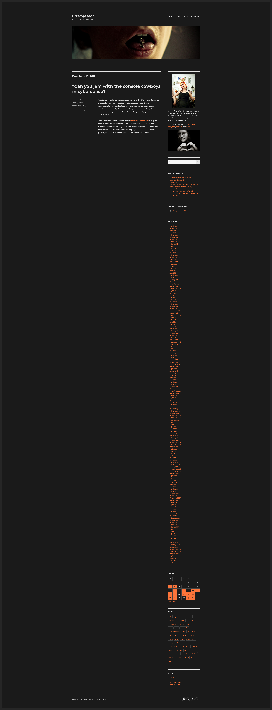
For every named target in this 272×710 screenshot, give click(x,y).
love (193, 631)
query (184, 643)
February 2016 (174, 235)
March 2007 (174, 462)
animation (184, 617)
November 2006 (175, 471)
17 (197, 590)
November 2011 (175, 338)
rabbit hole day (174, 646)
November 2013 (175, 284)
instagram (171, 127)
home (169, 16)
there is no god (174, 654)
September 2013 (175, 289)
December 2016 (175, 228)
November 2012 (175, 311)
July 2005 (173, 507)
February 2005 (175, 518)
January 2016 (174, 237)
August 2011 (174, 344)
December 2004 (175, 522)
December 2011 (175, 335)
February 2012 (174, 331)
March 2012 (174, 329)
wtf (192, 657)
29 (188, 598)
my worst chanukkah (177, 180)
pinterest (179, 127)
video (180, 657)
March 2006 (174, 489)
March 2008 (174, 436)
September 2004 (175, 529)
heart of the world (175, 631)
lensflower (195, 16)
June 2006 (173, 482)
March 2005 (174, 516)
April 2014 (173, 273)
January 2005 (174, 520)
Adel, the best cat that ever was (180, 178)
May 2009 (173, 404)
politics (177, 643)
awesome (172, 620)
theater (186, 650)
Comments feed (175, 682)
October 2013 (174, 286)
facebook (186, 125)
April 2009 (173, 407)
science (75, 106)
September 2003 (175, 556)
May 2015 (173, 253)
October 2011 (174, 340)
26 (175, 598)
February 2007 (175, 465)
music (171, 639)
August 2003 (174, 558)
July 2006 (173, 480)
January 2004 (174, 547)
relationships (185, 646)
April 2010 (173, 380)
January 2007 (174, 467)
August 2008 (174, 424)
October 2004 (174, 527)
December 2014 (175, 257)
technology (82, 106)
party (182, 639)
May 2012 (173, 324)
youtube (171, 661)
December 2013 (175, 282)
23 (193, 594)
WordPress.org (175, 684)
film (194, 624)
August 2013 (174, 291)
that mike (179, 650)
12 (175, 590)
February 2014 (174, 277)
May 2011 (173, 351)
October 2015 (174, 244)
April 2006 (173, 487)
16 (193, 590)
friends (176, 628)
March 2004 (174, 543)
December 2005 (175, 496)
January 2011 (174, 360)
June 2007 (173, 456)
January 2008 (174, 440)
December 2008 (175, 416)
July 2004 (173, 534)
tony (182, 654)
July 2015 (173, 248)
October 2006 (174, 473)
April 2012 (173, 326)
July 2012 (173, 320)
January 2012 (174, 333)
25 (170, 598)
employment (173, 624)
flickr (188, 127)
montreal (184, 635)
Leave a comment (78, 111)
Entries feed (174, 680)
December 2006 (175, 469)
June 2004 (173, 536)
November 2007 (175, 445)
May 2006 (173, 485)
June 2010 (173, 375)
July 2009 (173, 400)
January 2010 (174, 387)
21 (184, 594)
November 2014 (175, 260)
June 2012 (173, 322)
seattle (171, 650)
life (184, 631)
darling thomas (191, 620)
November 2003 (175, 551)
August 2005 (174, 505)
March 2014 (174, 275)
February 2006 (175, 491)
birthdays (181, 620)
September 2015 (175, 246)
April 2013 (173, 300)
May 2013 (173, 297)
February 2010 (174, 384)
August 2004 (174, 531)
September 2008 (175, 422)
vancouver (76, 108)
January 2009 (174, 413)
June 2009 (173, 402)
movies (191, 635)
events (182, 624)
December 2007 (175, 442)
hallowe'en (184, 628)
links (188, 631)
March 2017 (173, 226)
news (176, 639)
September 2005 (175, 502)
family (189, 624)
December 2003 (175, 549)
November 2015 (175, 242)
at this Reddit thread (139, 121)
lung (170, 635)
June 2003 (173, 563)
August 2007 (174, 451)
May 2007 (173, 458)
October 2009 (174, 393)
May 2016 (173, 231)
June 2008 (173, 429)
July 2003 (173, 560)
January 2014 (174, 280)
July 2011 (173, 346)
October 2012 (174, 313)
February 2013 (174, 304)
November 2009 (175, 391)
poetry (171, 643)
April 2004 (173, 540)
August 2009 (174, 398)
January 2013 (174, 306)
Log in (172, 678)
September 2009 (175, 395)
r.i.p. (190, 643)
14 (184, 590)
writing (186, 657)
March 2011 (173, 355)
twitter (193, 125)
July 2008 (173, 427)
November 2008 (175, 418)
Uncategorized (77, 103)
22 (188, 594)
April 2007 (173, 460)
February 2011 (174, 358)
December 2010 (175, 362)
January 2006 (174, 494)
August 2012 (174, 318)
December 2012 (175, 309)
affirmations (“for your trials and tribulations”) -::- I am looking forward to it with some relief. (184, 193)
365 (170, 617)
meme (176, 635)
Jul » (174, 601)
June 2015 (173, 251)
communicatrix (181, 16)
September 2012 (175, 315)
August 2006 (174, 478)
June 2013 (173, 295)
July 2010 (173, 373)
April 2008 (173, 433)
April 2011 (173, 353)
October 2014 (174, 262)
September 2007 (175, 449)
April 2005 (173, 514)
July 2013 (173, 293)
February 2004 (175, 545)
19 (175, 594)
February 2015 (174, 255)
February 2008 (175, 438)
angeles (176, 617)
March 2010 (174, 382)
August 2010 (174, 371)
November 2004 (175, 525)
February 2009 (175, 411)
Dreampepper (83, 16)
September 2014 (175, 264)
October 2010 (174, 367)
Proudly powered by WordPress (95, 700)
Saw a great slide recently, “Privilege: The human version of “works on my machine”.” (184, 187)
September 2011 (175, 342)
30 (193, 598)
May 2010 (173, 378)
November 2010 (175, 364)
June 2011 (173, 349)
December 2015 (175, 240)
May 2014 (173, 271)
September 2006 (175, 476)
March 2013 (174, 302)
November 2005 (175, 498)
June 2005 (173, 509)
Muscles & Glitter (175, 182)
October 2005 (174, 500)
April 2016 (173, 233)
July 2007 (173, 453)
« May (170, 601)
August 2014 (174, 266)
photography (190, 639)
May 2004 (173, 538)
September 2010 (175, 369)
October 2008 (174, 420)
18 (170, 594)
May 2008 (173, 431)
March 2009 (174, 409)
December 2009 (175, 389)
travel (188, 654)
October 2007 (174, 447)
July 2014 (173, 268)
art (191, 617)
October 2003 (174, 554)
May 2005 (173, 511)
